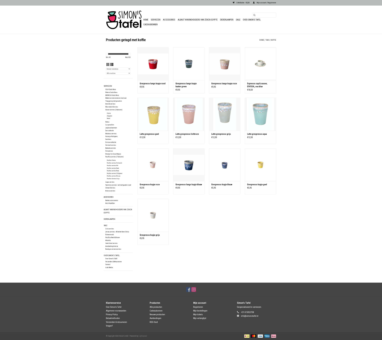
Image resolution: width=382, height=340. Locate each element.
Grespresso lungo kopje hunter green (186, 85)
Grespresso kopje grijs (150, 235)
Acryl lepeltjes (110, 203)
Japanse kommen (111, 128)
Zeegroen (109, 116)
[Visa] (260, 336)
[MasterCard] (253, 336)
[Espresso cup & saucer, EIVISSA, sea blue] (260, 63)
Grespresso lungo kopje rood (152, 83)
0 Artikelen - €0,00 (243, 3)
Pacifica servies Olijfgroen (114, 173)
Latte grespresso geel (149, 134)
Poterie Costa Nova (111, 92)
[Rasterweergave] (108, 64)
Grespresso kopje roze (150, 184)
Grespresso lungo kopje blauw (188, 184)
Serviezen (155, 20)
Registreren (198, 307)
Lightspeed (143, 336)
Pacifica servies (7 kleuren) (114, 157)
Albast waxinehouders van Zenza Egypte (198, 20)
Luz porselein (109, 125)
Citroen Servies (110, 188)
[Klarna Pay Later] (273, 336)
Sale (238, 20)
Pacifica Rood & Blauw (112, 237)
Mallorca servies (110, 134)
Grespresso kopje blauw (221, 184)
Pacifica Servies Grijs (113, 178)
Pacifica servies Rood (113, 168)
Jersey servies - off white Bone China (117, 232)
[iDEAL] (246, 336)
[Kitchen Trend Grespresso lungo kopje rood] (153, 63)
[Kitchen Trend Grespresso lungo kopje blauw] (188, 164)
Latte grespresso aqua (257, 134)
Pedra (107, 122)
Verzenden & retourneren (116, 322)
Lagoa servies (109, 182)
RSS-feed (154, 322)
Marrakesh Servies (111, 107)
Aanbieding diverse (111, 246)
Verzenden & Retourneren (113, 262)
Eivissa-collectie (110, 142)
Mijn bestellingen (200, 311)
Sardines (108, 139)
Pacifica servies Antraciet (114, 163)
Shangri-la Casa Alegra (113, 154)
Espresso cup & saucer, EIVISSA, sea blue (257, 85)
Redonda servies (110, 148)
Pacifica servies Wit (112, 165)
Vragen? (109, 326)
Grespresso (109, 151)
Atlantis (108, 240)
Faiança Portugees (111, 136)
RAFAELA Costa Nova (112, 95)
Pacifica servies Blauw (113, 176)
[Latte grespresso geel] (153, 114)
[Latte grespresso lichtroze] (188, 114)
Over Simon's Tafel (252, 20)
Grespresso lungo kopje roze (224, 83)
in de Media (109, 267)
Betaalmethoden (113, 318)
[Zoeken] (254, 15)
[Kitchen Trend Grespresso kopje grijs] (153, 215)
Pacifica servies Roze (113, 170)
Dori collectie (109, 131)
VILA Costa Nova (110, 89)
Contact (107, 264)
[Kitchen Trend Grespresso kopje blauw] (224, 164)
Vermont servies (110, 145)
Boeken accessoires (111, 200)
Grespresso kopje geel (257, 184)
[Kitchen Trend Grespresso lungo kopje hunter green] (188, 63)
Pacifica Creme (111, 160)
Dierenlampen (226, 20)
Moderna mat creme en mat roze (116, 98)
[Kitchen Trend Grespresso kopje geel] (260, 164)
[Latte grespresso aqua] (260, 114)
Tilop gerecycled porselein (113, 101)
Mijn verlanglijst (199, 318)
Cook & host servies (111, 243)
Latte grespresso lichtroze (187, 134)
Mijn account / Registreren (266, 3)
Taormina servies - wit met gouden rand (118, 185)
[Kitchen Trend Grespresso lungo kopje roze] (224, 63)
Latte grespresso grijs (221, 134)
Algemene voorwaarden (116, 311)
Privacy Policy (112, 314)
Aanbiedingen (155, 318)
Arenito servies (110, 104)
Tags (267, 40)
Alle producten (156, 307)
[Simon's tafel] (124, 19)
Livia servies (109, 229)
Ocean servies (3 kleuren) (113, 110)
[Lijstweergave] (111, 64)
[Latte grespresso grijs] (224, 114)
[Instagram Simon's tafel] (193, 289)
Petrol (108, 118)
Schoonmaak (109, 235)
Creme (109, 113)
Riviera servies (110, 191)
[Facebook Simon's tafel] (188, 289)
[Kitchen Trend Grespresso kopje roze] (153, 164)
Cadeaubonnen (150, 24)
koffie (273, 40)
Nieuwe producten (157, 314)
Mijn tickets (198, 314)
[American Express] (266, 336)
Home (145, 20)
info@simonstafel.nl (249, 316)
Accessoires (169, 20)
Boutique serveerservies (113, 249)
